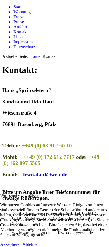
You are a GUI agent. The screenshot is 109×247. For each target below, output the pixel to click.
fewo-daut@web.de (45, 174)
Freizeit (20, 16)
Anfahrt (20, 26)
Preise (18, 21)
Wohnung (22, 11)
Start (17, 6)
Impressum (23, 41)
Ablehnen (31, 244)
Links (18, 36)
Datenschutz (24, 47)
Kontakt (20, 31)
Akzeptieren (11, 244)
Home (34, 56)
